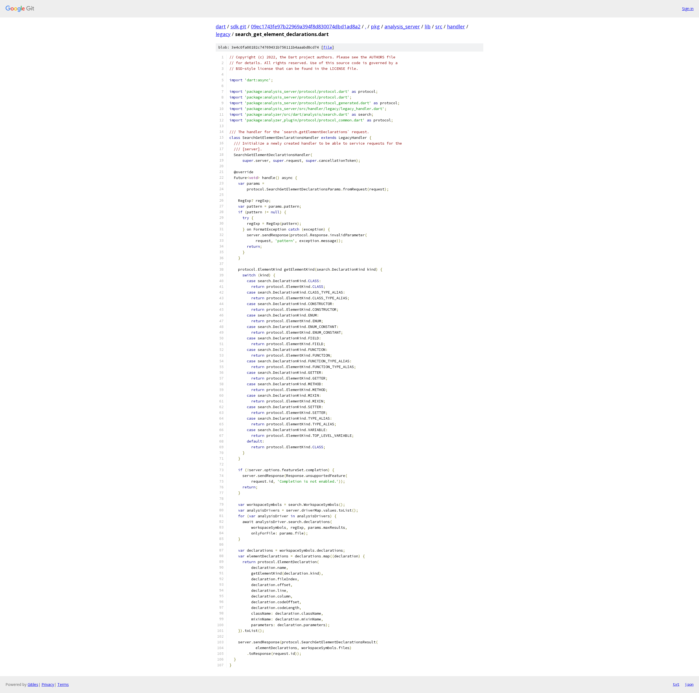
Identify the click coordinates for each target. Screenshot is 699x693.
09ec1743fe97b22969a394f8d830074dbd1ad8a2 (305, 26)
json (689, 684)
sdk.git (238, 26)
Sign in (688, 8)
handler (456, 26)
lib (428, 26)
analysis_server (402, 26)
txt (676, 684)
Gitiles (33, 684)
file (327, 47)
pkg (375, 26)
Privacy (48, 684)
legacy (223, 34)
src (438, 26)
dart (221, 26)
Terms (63, 684)
